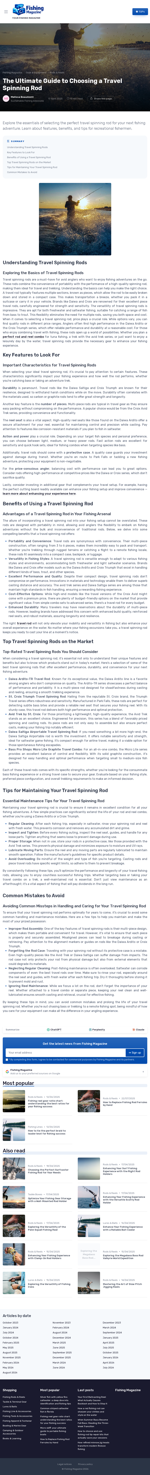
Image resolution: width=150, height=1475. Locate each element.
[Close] (114, 727)
